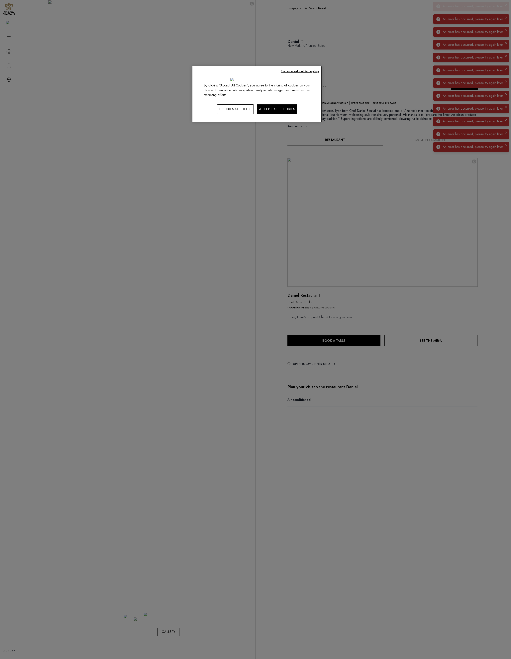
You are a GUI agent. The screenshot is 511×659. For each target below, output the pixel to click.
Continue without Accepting (300, 71)
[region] (257, 94)
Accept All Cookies (277, 109)
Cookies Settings (235, 109)
